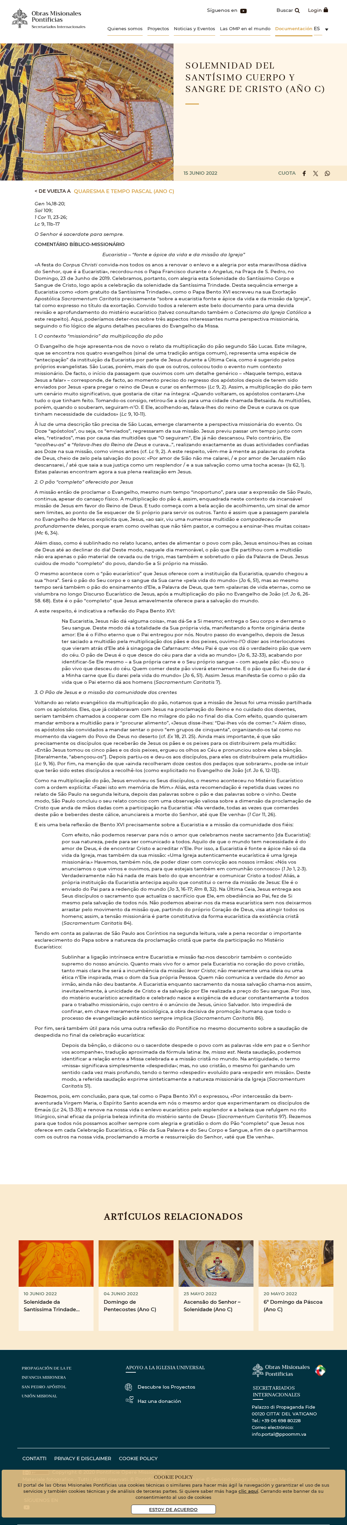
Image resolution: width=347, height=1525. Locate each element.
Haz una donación (159, 1401)
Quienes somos (125, 28)
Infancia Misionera (44, 1377)
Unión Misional (39, 1396)
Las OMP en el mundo (245, 28)
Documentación (293, 28)
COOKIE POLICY (138, 1458)
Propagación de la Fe (47, 1368)
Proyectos (158, 28)
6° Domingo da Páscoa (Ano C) (293, 1305)
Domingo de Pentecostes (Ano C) (130, 1305)
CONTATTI (34, 1458)
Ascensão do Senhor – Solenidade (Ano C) (212, 1305)
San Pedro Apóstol (44, 1387)
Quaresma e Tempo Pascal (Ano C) (124, 191)
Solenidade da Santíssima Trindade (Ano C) (50, 1306)
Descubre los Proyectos (166, 1386)
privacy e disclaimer (82, 1458)
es (317, 28)
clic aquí (248, 1491)
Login (315, 10)
